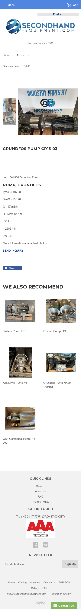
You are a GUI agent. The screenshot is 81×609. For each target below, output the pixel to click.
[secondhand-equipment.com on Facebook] (35, 546)
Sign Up (70, 564)
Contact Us (65, 605)
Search (40, 486)
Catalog (22, 582)
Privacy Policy (40, 502)
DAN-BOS (64, 582)
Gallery (35, 588)
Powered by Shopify (61, 593)
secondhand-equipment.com (30, 593)
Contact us (49, 582)
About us (40, 491)
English (58, 14)
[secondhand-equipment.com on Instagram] (46, 546)
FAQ (40, 496)
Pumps (21, 55)
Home (6, 55)
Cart (75, 5)
